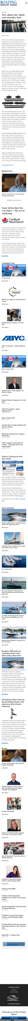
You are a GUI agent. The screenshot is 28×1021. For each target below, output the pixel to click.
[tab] (7, 200)
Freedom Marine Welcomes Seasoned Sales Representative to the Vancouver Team (14, 926)
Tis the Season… (6, 278)
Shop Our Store (14, 992)
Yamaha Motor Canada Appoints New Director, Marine (13, 391)
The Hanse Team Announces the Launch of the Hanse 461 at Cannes (13, 547)
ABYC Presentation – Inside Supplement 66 (13, 347)
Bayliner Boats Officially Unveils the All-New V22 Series (13, 641)
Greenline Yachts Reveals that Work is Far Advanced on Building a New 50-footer (13, 617)
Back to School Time (8, 369)
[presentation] (14, 183)
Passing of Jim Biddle (8, 811)
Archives (20, 495)
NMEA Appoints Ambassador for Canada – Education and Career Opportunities (12, 444)
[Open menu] (26, 3)
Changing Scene (8, 263)
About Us (14, 989)
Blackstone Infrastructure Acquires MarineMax (13, 435)
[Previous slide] (3, 186)
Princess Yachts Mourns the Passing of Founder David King (13, 195)
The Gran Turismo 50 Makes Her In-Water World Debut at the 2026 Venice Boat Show (13, 592)
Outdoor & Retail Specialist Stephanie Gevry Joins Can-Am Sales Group (13, 833)
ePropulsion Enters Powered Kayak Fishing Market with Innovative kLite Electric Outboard (13, 703)
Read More (5, 256)
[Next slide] (25, 186)
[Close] (27, 1008)
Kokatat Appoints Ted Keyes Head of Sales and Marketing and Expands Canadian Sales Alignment (12, 788)
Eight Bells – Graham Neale (11, 935)
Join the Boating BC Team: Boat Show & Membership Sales (13, 857)
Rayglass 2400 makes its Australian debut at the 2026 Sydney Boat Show (14, 523)
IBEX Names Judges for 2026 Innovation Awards (13, 300)
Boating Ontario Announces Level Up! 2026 (13, 323)
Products (4, 12)
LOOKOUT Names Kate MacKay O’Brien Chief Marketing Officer (11, 880)
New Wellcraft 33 (7, 569)
